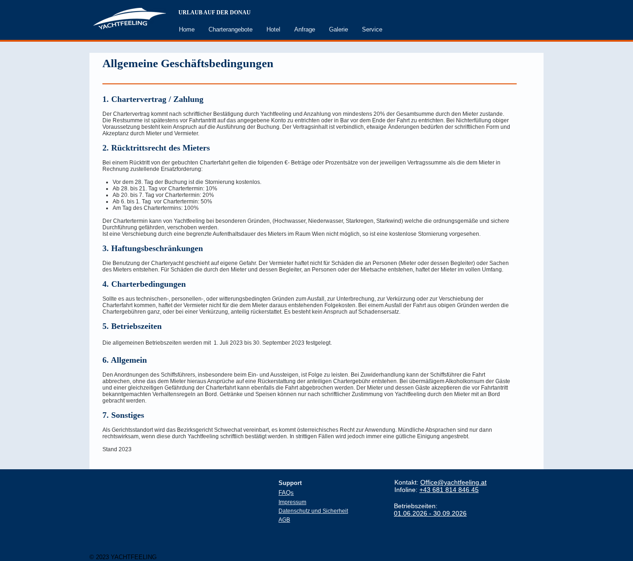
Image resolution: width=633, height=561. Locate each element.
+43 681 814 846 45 (449, 489)
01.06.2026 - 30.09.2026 (430, 513)
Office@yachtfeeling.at (453, 482)
